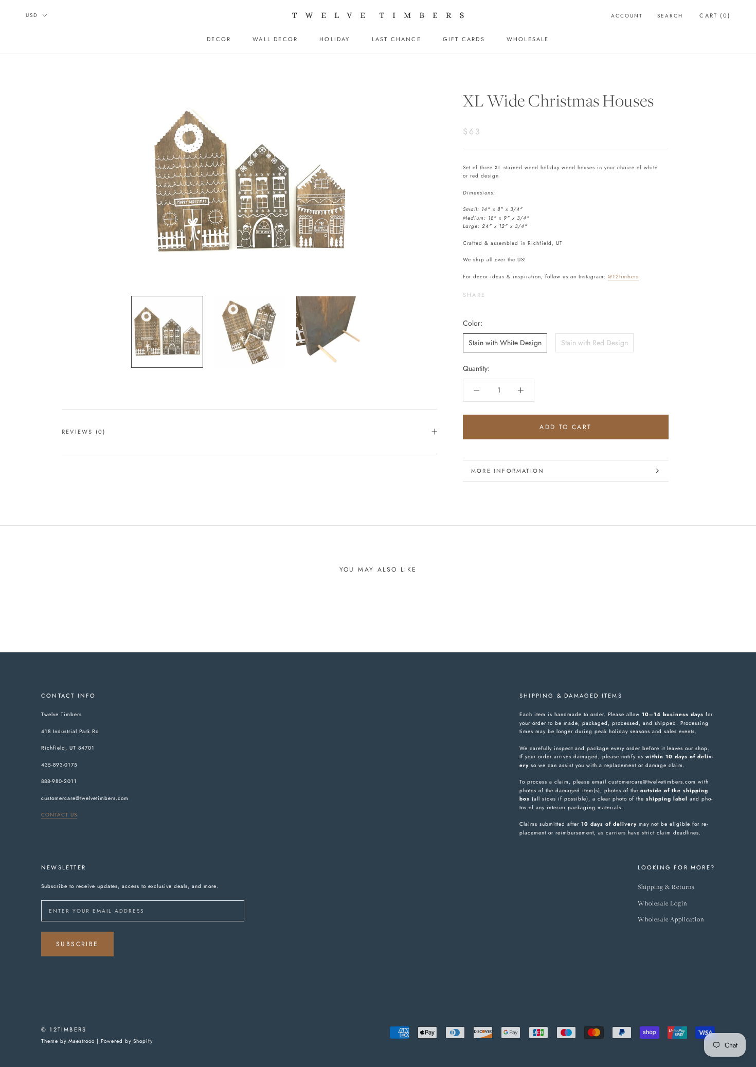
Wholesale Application (671, 919)
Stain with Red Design (594, 342)
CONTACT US (59, 815)
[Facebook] (495, 293)
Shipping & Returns (666, 887)
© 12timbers (63, 1029)
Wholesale (528, 39)
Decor (219, 39)
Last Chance (396, 39)
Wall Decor (275, 39)
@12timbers (623, 276)
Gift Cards (464, 39)
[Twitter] (509, 293)
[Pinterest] (522, 293)
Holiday (334, 39)
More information (507, 471)
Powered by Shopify (127, 1041)
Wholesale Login (662, 903)
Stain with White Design (505, 342)
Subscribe (77, 944)
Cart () (714, 15)
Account (627, 16)
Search (670, 16)
